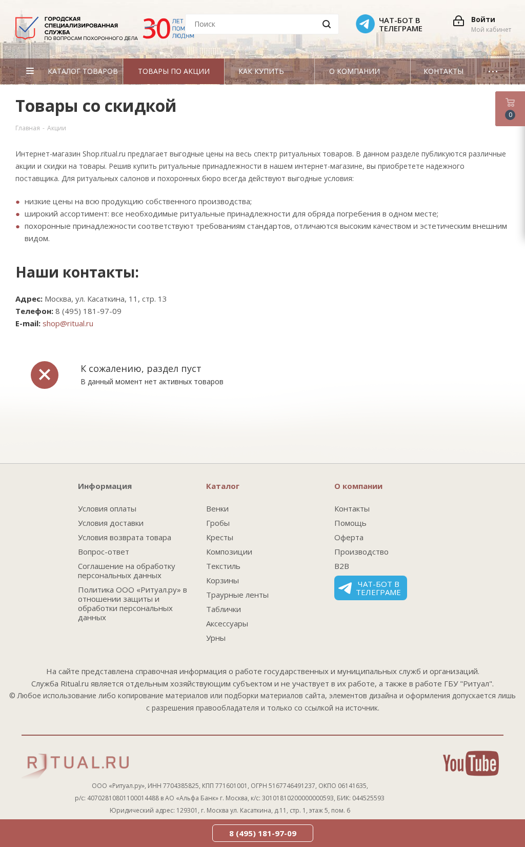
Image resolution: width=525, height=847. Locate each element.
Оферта (349, 537)
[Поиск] (326, 24)
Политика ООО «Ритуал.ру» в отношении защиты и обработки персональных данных (132, 603)
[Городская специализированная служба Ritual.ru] (109, 32)
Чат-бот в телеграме (378, 588)
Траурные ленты (237, 594)
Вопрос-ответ (103, 551)
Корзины (222, 580)
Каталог (222, 486)
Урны (216, 638)
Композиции (229, 551)
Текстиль (223, 566)
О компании (358, 486)
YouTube (471, 763)
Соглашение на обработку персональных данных (126, 570)
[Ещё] (493, 71)
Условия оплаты (107, 508)
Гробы (218, 523)
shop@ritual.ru (68, 323)
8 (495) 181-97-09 (262, 833)
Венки (217, 508)
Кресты (219, 537)
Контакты (352, 508)
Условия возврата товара (124, 537)
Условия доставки (111, 523)
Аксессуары (227, 623)
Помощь (350, 523)
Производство (361, 551)
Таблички (223, 609)
